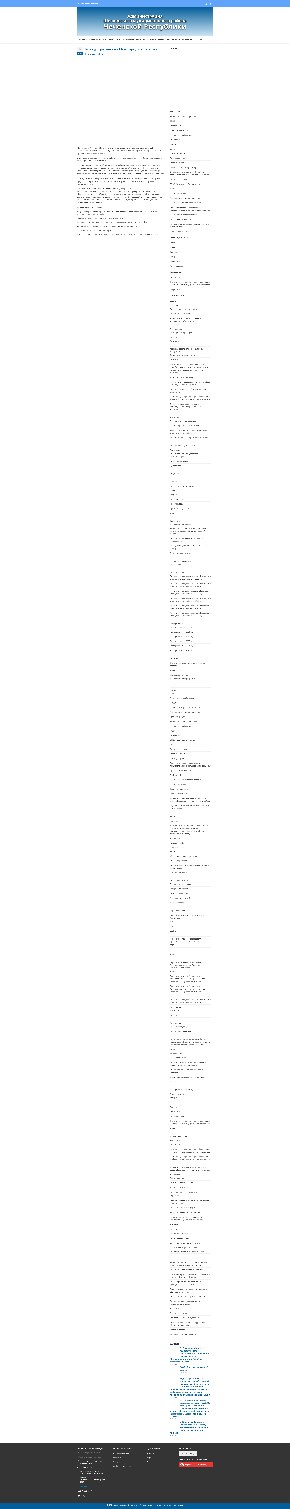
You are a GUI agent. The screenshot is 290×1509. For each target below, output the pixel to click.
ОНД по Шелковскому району (183, 167)
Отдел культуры (177, 163)
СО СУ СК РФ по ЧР (178, 193)
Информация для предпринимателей (186, 1270)
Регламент (174, 658)
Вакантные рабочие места (181, 1183)
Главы (172, 490)
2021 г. (173, 931)
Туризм (173, 1081)
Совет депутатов (177, 1094)
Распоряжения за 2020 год (181, 627)
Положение (175, 277)
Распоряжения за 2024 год (181, 646)
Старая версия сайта (87, 3)
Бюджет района (177, 1178)
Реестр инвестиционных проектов (185, 1247)
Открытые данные (178, 1057)
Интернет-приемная (179, 889)
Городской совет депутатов (182, 486)
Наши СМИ (175, 1010)
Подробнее (82, 1486)
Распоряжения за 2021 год (181, 632)
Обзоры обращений (179, 893)
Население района (178, 843)
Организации (176, 1053)
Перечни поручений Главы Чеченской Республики (187, 916)
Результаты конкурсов (180, 553)
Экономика (142, 39)
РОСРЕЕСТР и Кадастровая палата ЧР (186, 202)
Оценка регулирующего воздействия (186, 1243)
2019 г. (173, 921)
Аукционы (174, 341)
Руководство (175, 450)
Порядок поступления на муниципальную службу (188, 547)
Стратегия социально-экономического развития (187, 1071)
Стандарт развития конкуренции (184, 1318)
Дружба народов (177, 158)
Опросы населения (178, 179)
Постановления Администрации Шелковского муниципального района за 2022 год (190, 592)
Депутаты (174, 252)
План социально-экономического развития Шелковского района (189, 1290)
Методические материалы (181, 377)
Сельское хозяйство (178, 1313)
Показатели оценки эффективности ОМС (187, 1296)
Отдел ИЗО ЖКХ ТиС (178, 153)
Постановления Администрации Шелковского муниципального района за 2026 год (190, 614)
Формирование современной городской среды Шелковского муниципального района (190, 173)
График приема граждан (180, 884)
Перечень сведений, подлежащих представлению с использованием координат (190, 208)
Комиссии (174, 417)
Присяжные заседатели (180, 219)
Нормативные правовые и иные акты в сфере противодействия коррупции (190, 383)
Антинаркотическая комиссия (183, 421)
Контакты (187, 39)
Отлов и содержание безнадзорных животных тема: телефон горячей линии (190, 1275)
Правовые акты (177, 499)
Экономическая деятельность (183, 1334)
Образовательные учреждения (183, 856)
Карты (172, 851)
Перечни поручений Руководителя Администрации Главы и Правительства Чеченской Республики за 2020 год (187, 989)
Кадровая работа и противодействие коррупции (186, 350)
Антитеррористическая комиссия (184, 425)
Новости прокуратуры (179, 1026)
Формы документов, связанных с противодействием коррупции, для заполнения (185, 407)
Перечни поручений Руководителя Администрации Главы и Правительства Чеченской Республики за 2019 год (187, 979)
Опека (172, 149)
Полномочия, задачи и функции (184, 445)
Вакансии (174, 360)
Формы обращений (178, 902)
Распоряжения (176, 623)
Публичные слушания (179, 508)
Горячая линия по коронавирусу (184, 309)
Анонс (172, 188)
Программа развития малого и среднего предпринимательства (188, 1302)
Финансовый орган (178, 1136)
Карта (172, 816)
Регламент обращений (180, 898)
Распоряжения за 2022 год (181, 636)
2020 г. (173, 301)
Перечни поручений (179, 910)
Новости (173, 1015)
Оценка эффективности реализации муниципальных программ (185, 1283)
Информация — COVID (180, 313)
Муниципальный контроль (181, 135)
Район (153, 39)
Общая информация (179, 860)
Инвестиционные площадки (182, 1207)
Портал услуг (175, 564)
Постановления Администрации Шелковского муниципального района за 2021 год (190, 585)
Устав (172, 242)
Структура (174, 473)
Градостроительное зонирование (185, 198)
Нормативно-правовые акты (182, 1233)
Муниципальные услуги (180, 561)
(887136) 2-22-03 (86, 1467)
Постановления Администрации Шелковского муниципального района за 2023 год (190, 599)
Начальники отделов (179, 461)
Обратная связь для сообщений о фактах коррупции (188, 390)
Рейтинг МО (175, 1308)
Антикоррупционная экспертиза (184, 355)
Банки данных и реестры (181, 332)
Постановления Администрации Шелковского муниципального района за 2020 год (190, 577)
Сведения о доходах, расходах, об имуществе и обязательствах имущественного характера (190, 283)
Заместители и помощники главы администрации (184, 455)
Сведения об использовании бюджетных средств (188, 664)
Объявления (175, 139)
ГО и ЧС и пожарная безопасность (185, 184)
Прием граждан (177, 266)
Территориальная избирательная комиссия (189, 437)
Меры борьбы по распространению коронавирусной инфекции (186, 319)
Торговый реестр (177, 1330)
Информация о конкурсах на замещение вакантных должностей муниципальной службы (188, 531)
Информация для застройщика (183, 116)
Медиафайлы (175, 838)
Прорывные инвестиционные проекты (187, 1251)
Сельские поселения (179, 872)
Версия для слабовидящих (196, 1464)
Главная (82, 39)
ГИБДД (173, 144)
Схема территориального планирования (188, 1077)
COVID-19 (198, 39)
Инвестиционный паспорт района (185, 1212)
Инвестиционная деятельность (183, 1192)
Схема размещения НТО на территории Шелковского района (187, 1323)
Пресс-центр (114, 39)
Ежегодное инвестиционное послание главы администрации (190, 1201)
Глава (172, 247)
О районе (174, 847)
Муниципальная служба (180, 524)
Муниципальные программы (183, 678)
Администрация (97, 39)
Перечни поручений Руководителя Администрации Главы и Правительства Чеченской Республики (187, 965)
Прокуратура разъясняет (181, 1031)
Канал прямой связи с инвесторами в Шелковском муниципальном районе (186, 1218)
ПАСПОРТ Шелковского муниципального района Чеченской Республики (188, 1063)
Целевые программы (179, 675)
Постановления (177, 572)
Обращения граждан (169, 39)
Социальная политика (179, 231)
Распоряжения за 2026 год (181, 650)
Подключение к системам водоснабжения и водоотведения (189, 225)
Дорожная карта (177, 1195)
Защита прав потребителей (182, 1187)
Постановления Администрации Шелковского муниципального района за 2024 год (190, 607)
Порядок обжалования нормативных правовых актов (186, 539)
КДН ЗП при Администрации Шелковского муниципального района (188, 431)
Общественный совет (179, 1238)
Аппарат (173, 256)
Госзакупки (175, 337)
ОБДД (172, 121)
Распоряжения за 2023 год (181, 641)
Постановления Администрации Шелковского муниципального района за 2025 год (190, 1000)
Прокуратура (175, 1023)
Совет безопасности (179, 130)
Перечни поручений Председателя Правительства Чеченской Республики (187, 940)
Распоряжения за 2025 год (181, 1089)
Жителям (174, 690)
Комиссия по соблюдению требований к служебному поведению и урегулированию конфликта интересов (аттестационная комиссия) (189, 368)
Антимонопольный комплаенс (183, 214)
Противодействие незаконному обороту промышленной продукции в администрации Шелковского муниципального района (190, 1042)
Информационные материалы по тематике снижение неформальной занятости (189, 1263)
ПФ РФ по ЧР (175, 125)
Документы (128, 39)
